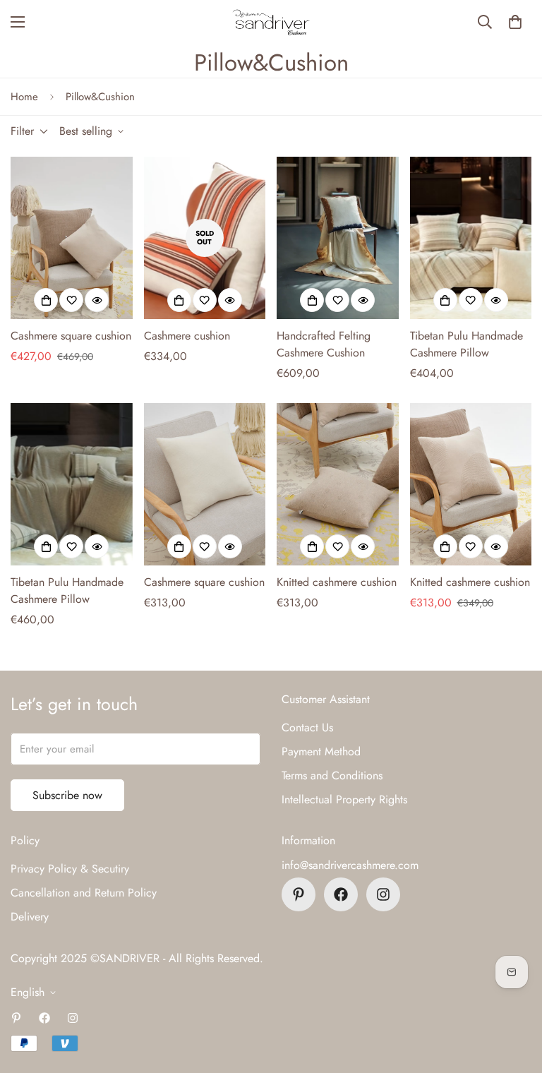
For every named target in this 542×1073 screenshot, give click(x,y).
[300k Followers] (341, 894)
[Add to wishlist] (71, 300)
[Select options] (46, 300)
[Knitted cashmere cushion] (338, 484)
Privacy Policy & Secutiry (70, 869)
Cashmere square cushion (71, 336)
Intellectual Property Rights (344, 799)
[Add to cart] (312, 546)
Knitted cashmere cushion (337, 582)
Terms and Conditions (332, 775)
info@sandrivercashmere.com (350, 865)
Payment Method (321, 751)
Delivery (30, 917)
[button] (515, 22)
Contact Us (307, 727)
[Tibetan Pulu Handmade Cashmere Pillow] (471, 238)
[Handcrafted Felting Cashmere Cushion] (338, 238)
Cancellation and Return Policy (84, 893)
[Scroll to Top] (514, 996)
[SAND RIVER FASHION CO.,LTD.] (271, 22)
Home (24, 96)
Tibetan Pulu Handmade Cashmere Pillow (466, 344)
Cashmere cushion (187, 336)
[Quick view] (97, 300)
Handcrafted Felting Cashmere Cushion (324, 344)
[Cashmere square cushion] (72, 238)
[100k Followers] (383, 894)
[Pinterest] (298, 894)
